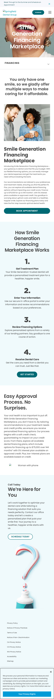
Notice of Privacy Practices (17, 628)
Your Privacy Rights (27, 694)
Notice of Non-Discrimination (18, 637)
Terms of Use (12, 632)
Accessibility (12, 656)
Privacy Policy (12, 623)
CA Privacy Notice (14, 642)
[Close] (51, 672)
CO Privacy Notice (14, 647)
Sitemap (10, 661)
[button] (49, 12)
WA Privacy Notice (14, 652)
